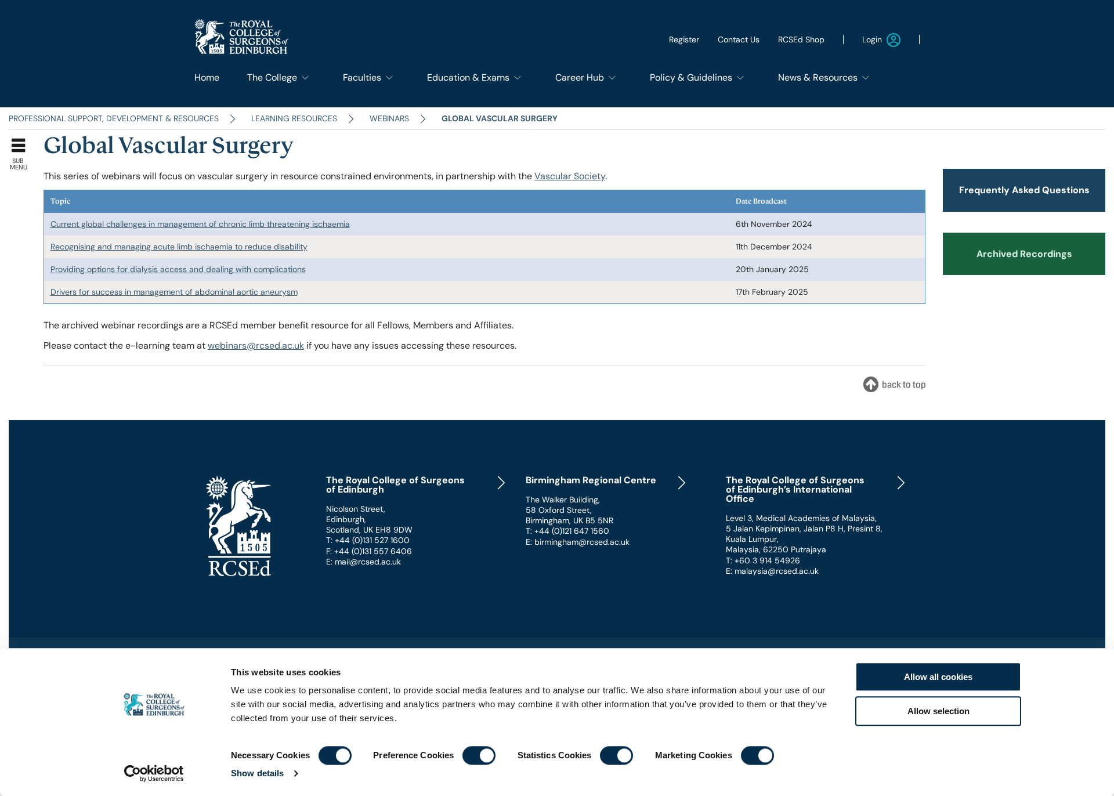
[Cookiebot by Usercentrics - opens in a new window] (154, 773)
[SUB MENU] (22, 143)
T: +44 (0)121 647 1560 (567, 531)
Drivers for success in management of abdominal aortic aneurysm (174, 292)
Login (872, 39)
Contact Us (738, 39)
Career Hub (579, 77)
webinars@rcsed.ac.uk (256, 345)
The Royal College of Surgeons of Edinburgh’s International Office (795, 490)
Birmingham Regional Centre (591, 480)
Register (684, 39)
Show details (257, 773)
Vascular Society (569, 176)
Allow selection (938, 711)
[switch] (478, 755)
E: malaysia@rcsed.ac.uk (772, 571)
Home (206, 77)
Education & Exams (468, 77)
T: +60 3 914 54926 (763, 560)
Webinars (389, 118)
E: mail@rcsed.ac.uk (363, 561)
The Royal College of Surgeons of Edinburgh (395, 485)
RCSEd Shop (801, 39)
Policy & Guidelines (691, 77)
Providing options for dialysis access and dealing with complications (178, 269)
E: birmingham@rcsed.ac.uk (578, 542)
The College (272, 77)
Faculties (362, 77)
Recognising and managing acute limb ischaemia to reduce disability (179, 246)
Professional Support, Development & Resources (114, 118)
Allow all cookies (938, 677)
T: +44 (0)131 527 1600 (368, 540)
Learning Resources (294, 118)
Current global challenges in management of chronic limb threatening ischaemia (200, 224)
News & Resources (818, 77)
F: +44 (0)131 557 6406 (369, 551)
